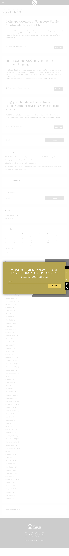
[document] (34, 278)
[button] (66, 260)
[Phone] (67, 288)
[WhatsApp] (67, 284)
